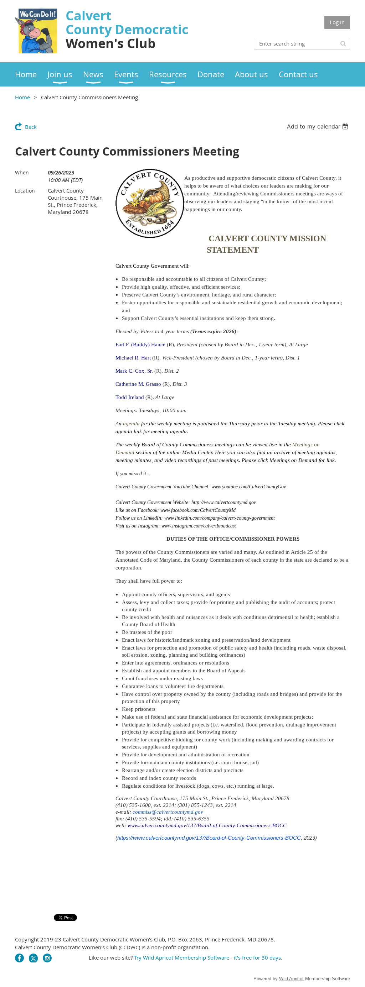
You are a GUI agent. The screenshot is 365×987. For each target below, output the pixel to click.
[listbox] (318, 126)
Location (25, 190)
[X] (33, 958)
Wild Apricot (291, 978)
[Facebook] (19, 958)
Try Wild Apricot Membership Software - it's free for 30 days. (209, 957)
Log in (337, 22)
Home (22, 97)
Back (31, 126)
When (22, 172)
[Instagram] (47, 958)
